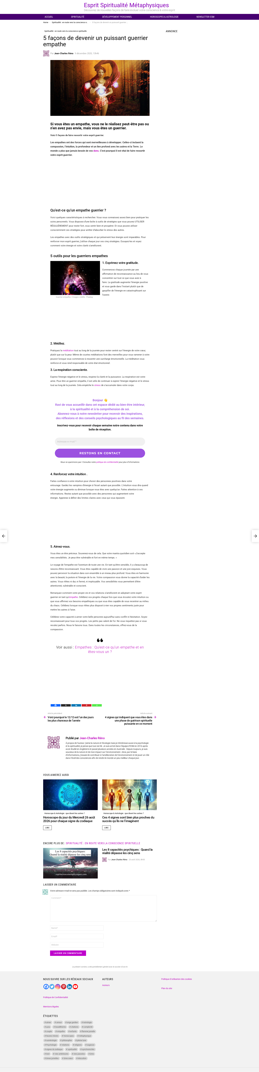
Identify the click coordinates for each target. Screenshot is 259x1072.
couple (49, 1031)
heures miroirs (52, 1036)
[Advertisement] (100, 181)
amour (59, 1022)
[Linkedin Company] (69, 986)
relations (65, 1045)
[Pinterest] (86, 705)
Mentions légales (51, 1006)
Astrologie (87, 1022)
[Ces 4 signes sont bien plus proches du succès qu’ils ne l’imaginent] (129, 794)
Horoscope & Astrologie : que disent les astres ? (64, 813)
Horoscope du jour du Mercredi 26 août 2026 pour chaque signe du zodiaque (69, 819)
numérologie (51, 1040)
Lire (47, 828)
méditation (68, 350)
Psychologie (51, 1045)
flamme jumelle (88, 1031)
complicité (88, 1027)
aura (48, 1027)
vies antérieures (61, 1054)
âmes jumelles (52, 1058)
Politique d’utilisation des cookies (176, 979)
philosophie (67, 1040)
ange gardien (72, 1022)
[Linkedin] (76, 705)
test (47, 1054)
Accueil (49, 16)
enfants (73, 1031)
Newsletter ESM (205, 16)
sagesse (90, 1045)
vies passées (79, 1054)
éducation (82, 1058)
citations (74, 1027)
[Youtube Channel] (75, 986)
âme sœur (68, 1058)
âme (92, 1054)
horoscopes (69, 1036)
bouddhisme (60, 1027)
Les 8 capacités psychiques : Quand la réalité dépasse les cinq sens (127, 851)
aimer (48, 1022)
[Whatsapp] (97, 705)
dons (96, 150)
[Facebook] (55, 705)
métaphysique (85, 1036)
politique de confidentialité (107, 462)
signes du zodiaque (54, 1049)
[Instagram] (57, 986)
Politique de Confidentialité (55, 997)
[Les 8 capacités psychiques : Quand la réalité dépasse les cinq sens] (70, 863)
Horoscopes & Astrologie (164, 16)
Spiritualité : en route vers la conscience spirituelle (103, 843)
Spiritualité (77, 16)
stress (97, 385)
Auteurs (106, 985)
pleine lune (81, 1040)
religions (78, 1045)
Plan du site (166, 988)
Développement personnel (117, 16)
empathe (73, 597)
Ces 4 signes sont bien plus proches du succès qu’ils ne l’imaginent (128, 819)
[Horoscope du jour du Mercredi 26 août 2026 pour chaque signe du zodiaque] (70, 794)
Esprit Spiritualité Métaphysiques (126, 5)
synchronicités (88, 1049)
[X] (66, 705)
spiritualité (72, 1049)
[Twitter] (52, 986)
